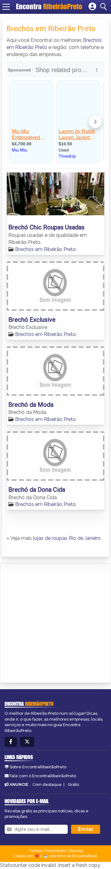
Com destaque (47, 784)
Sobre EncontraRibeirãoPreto (38, 767)
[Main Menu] (6, 7)
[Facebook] (11, 742)
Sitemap (75, 851)
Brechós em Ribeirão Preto (45, 249)
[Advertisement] (55, 622)
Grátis (73, 784)
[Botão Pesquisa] (104, 6)
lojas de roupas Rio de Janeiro (67, 538)
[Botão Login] (92, 6)
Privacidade (55, 851)
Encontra (49, 6)
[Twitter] (27, 742)
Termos (35, 851)
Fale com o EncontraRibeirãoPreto (43, 776)
